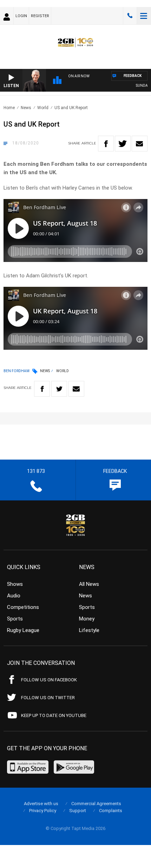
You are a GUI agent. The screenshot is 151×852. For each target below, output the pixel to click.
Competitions (23, 607)
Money (86, 619)
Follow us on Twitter (48, 697)
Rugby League (23, 630)
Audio (13, 595)
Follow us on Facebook (49, 679)
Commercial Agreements (96, 803)
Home (9, 107)
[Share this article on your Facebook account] (106, 143)
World (42, 107)
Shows (15, 584)
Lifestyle (89, 630)
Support (77, 810)
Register (40, 16)
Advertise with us (41, 803)
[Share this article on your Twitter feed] (123, 143)
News (26, 107)
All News (89, 584)
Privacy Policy (42, 810)
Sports (15, 619)
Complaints (110, 810)
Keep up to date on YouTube (53, 715)
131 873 (130, 15)
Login (21, 16)
